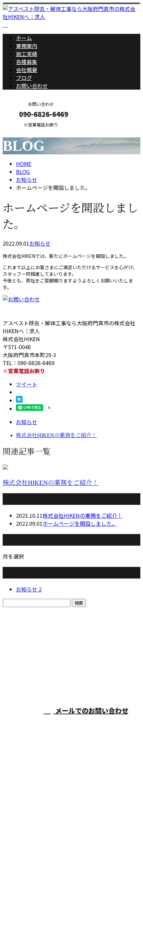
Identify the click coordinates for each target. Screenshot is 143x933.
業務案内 (26, 46)
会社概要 (26, 70)
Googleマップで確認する (35, 871)
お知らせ (40, 243)
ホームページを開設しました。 (80, 523)
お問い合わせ (32, 86)
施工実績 (26, 54)
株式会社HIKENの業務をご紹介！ (50, 482)
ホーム (24, 38)
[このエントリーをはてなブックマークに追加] (19, 400)
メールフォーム (26, 131)
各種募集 (26, 62)
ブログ (24, 78)
